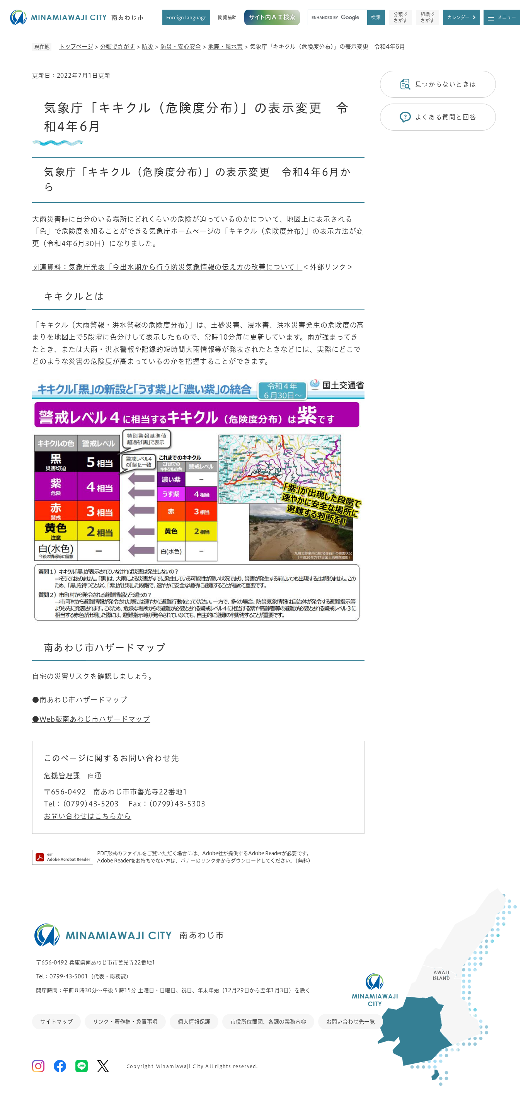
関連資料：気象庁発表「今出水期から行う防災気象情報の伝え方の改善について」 (167, 267)
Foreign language (186, 17)
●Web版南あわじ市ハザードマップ (91, 719)
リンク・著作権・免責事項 (125, 1021)
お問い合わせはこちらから (87, 816)
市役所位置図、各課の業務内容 (268, 1021)
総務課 (118, 976)
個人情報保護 (194, 1021)
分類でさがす (400, 17)
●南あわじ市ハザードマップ (79, 699)
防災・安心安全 (180, 46)
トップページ (76, 46)
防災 (147, 46)
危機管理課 (62, 775)
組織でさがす (427, 17)
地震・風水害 (225, 46)
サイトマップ (56, 1021)
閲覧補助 (227, 17)
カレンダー (458, 17)
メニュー (506, 17)
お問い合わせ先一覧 (350, 1021)
